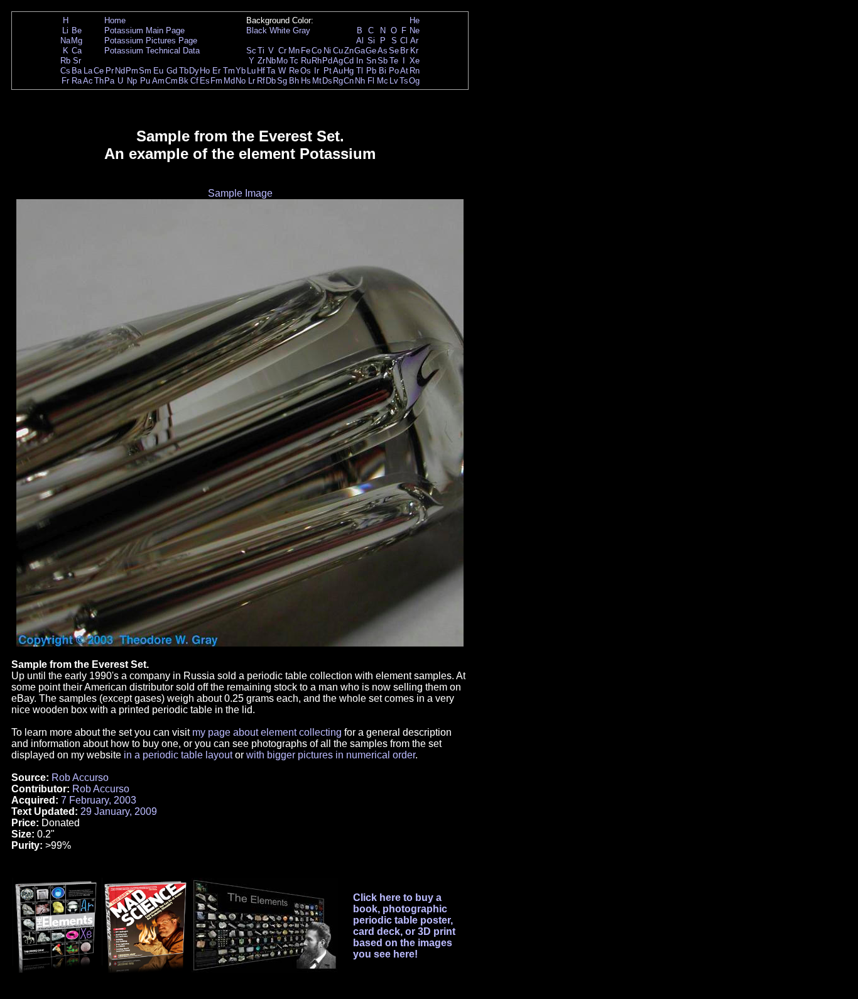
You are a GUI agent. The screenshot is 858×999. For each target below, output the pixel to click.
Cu (338, 50)
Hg (349, 70)
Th (99, 80)
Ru (306, 60)
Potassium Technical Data (152, 50)
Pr (110, 70)
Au (338, 70)
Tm (229, 70)
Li (65, 30)
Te (393, 60)
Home (115, 20)
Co (317, 50)
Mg (76, 40)
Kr (414, 50)
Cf (194, 80)
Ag (338, 60)
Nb (271, 60)
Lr (251, 80)
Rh (317, 60)
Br (404, 50)
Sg (282, 80)
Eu (158, 70)
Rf (261, 80)
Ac (88, 80)
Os (305, 70)
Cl (404, 40)
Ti (261, 50)
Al (360, 40)
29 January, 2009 (118, 811)
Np (132, 80)
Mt (317, 80)
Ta (270, 70)
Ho (205, 70)
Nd (120, 70)
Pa (109, 80)
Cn (349, 80)
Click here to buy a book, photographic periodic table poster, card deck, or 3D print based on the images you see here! (404, 925)
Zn (349, 50)
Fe (305, 50)
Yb (241, 70)
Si (371, 40)
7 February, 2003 (98, 800)
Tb (183, 70)
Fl (370, 80)
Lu (251, 70)
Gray (301, 30)
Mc (382, 80)
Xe (415, 60)
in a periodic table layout (178, 755)
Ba (77, 70)
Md (229, 80)
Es (205, 80)
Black (256, 30)
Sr (77, 60)
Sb (382, 60)
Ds (327, 80)
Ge (371, 50)
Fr (65, 80)
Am (158, 80)
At (404, 70)
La (88, 70)
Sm (145, 70)
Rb (65, 60)
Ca (77, 50)
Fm (216, 80)
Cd (349, 60)
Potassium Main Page (144, 30)
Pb (371, 70)
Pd (327, 60)
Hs (306, 80)
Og (414, 80)
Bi (382, 70)
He (415, 20)
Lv (393, 80)
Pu (145, 80)
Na (65, 40)
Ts (403, 80)
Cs (65, 70)
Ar (414, 40)
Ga (359, 50)
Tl (359, 70)
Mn (294, 50)
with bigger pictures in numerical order (330, 755)
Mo (282, 60)
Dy (194, 70)
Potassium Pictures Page (150, 40)
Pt (327, 70)
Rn (415, 70)
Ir (316, 70)
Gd (171, 70)
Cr (282, 50)
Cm (171, 80)
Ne (415, 30)
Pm (132, 70)
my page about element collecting (267, 732)
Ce (99, 70)
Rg (338, 80)
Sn (371, 60)
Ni (327, 50)
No (241, 80)
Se (394, 50)
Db (271, 80)
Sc (251, 50)
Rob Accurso (80, 777)
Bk (183, 80)
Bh (294, 80)
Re (294, 70)
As (382, 50)
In (359, 60)
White (279, 30)
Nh (360, 80)
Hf (261, 70)
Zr (261, 60)
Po (394, 70)
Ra (77, 80)
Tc (294, 60)
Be (77, 30)
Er (216, 70)
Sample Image (240, 193)
